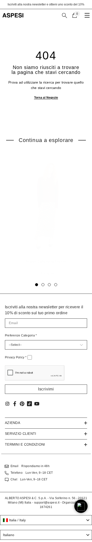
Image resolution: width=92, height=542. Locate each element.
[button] (46, 389)
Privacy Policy (15, 357)
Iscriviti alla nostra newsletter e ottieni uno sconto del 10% (46, 4)
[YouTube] (36, 403)
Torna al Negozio (46, 97)
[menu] (87, 15)
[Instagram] (7, 403)
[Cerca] (64, 15)
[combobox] (46, 520)
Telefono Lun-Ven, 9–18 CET (32, 472)
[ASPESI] (46, 206)
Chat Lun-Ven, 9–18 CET (29, 479)
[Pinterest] (22, 403)
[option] (46, 4)
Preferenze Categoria (21, 335)
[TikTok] (29, 403)
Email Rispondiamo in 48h (30, 466)
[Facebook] (14, 403)
